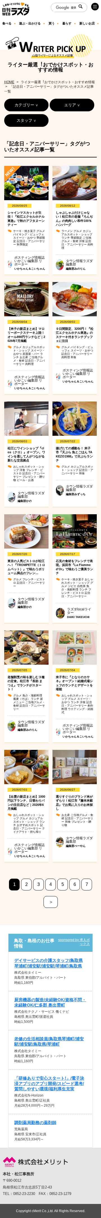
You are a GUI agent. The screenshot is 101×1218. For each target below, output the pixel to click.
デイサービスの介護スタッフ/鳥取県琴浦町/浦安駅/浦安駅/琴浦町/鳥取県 (48, 963)
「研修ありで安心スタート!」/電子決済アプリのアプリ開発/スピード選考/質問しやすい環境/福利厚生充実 (49, 1083)
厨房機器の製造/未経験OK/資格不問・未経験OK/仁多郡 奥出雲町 (50, 1002)
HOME (9, 82)
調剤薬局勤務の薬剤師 (35, 1122)
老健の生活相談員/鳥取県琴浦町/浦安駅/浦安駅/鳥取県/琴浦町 (49, 1041)
